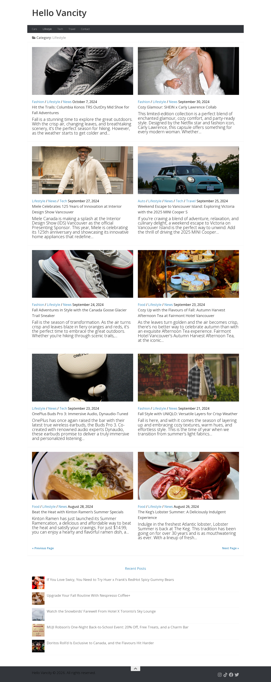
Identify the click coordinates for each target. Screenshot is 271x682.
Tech (60, 29)
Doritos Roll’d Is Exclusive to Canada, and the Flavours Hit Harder (100, 642)
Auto (141, 201)
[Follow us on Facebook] (231, 675)
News (67, 102)
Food (141, 304)
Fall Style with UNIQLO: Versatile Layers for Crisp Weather (188, 413)
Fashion (38, 102)
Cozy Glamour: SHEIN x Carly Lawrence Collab (177, 107)
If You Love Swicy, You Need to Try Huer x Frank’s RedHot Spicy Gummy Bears (110, 579)
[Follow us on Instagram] (220, 675)
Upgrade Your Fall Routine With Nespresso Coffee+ (88, 595)
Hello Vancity (59, 13)
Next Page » (230, 548)
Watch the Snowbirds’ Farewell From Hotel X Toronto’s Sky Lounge (101, 611)
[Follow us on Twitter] (237, 675)
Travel (72, 29)
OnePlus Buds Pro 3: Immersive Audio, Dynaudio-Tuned (80, 413)
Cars (34, 29)
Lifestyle (47, 29)
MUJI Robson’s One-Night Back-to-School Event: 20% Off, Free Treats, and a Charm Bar (118, 627)
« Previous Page (43, 548)
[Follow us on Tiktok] (225, 675)
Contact (85, 29)
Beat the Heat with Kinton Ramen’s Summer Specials (77, 511)
